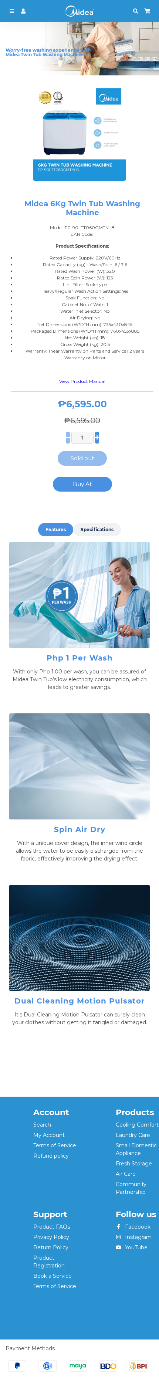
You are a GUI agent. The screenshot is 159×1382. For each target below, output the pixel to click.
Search (42, 1124)
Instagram (138, 1237)
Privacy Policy (51, 1237)
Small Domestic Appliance (136, 1149)
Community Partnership (131, 1188)
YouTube (136, 1247)
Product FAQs (51, 1226)
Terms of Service (54, 1145)
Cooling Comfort (137, 1124)
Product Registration (49, 1261)
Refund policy (51, 1155)
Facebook (137, 1226)
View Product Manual (82, 381)
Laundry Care (133, 1135)
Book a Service (52, 1276)
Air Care (126, 1174)
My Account (49, 1135)
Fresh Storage (134, 1163)
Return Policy (50, 1247)
